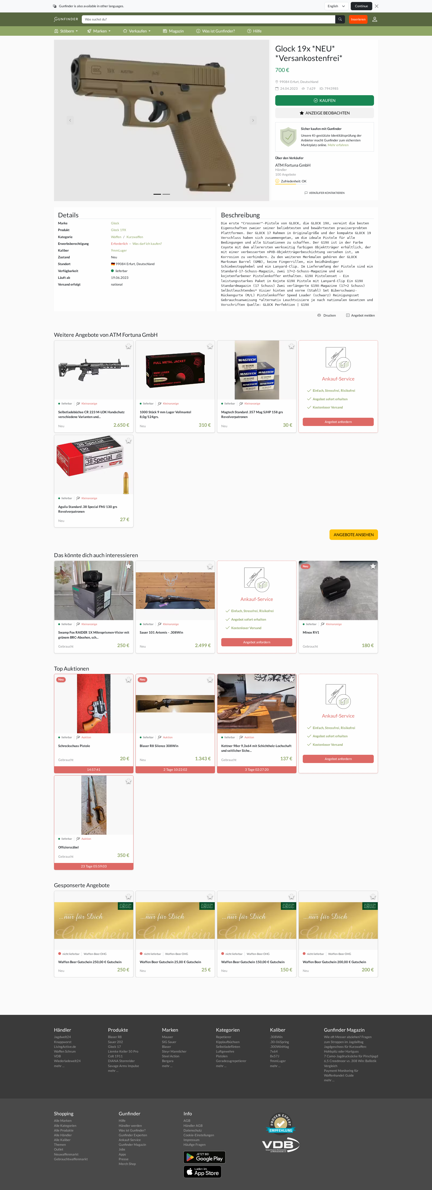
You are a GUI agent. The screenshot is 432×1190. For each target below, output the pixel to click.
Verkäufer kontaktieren (326, 192)
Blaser (166, 1047)
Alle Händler (63, 1135)
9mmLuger (119, 250)
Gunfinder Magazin (132, 1145)
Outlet (58, 1149)
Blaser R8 (115, 1037)
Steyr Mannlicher (174, 1051)
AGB (187, 1121)
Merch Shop (127, 1164)
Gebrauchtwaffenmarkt (71, 1159)
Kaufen (327, 100)
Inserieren (358, 19)
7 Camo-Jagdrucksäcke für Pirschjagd (351, 1056)
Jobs (122, 1149)
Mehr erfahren (338, 145)
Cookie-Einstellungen (199, 1135)
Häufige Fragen (195, 1145)
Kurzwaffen (134, 237)
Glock (115, 223)
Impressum (192, 1140)
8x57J (274, 1056)
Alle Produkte (64, 1130)
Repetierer (223, 1037)
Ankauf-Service (130, 1140)
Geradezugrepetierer (231, 1061)
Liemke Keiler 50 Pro (123, 1051)
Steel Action (170, 1056)
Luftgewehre (225, 1051)
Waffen (116, 237)
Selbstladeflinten (228, 1047)
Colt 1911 (115, 1056)
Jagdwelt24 (62, 1037)
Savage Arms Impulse (123, 1066)
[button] (373, 19)
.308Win (276, 1037)
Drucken (329, 315)
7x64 (274, 1051)
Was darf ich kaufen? (147, 244)
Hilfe (257, 30)
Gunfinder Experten (133, 1135)
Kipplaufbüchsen (228, 1042)
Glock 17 (114, 1047)
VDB (57, 1056)
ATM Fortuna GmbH (292, 165)
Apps (122, 1154)
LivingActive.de (65, 1047)
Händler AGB (193, 1126)
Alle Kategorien (65, 1126)
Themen (60, 1145)
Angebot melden (362, 315)
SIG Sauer (169, 1042)
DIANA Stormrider (121, 1061)
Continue (361, 6)
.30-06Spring (279, 1042)
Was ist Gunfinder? (218, 30)
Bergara (168, 1061)
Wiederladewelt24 (67, 1061)
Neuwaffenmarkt (66, 1154)
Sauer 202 (115, 1042)
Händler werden (130, 1126)
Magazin (176, 30)
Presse (123, 1159)
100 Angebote (285, 174)
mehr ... (59, 1066)
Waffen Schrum (65, 1051)
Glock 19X (118, 230)
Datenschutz (193, 1130)
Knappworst (63, 1042)
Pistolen (222, 1056)
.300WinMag (279, 1047)
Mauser (167, 1037)
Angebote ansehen (354, 534)
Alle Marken (63, 1121)
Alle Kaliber (62, 1140)
